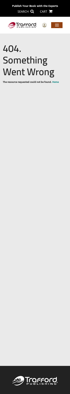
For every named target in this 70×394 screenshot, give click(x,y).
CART (44, 11)
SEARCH (23, 11)
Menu (57, 25)
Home (55, 81)
